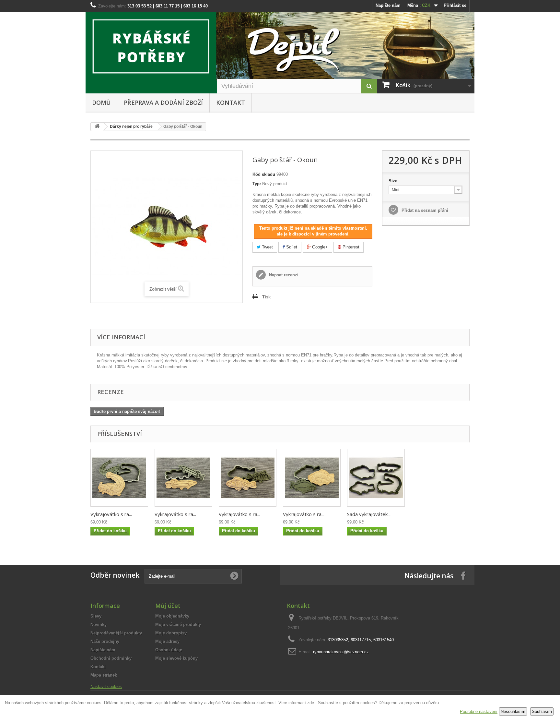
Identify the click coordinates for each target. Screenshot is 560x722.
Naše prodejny (104, 641)
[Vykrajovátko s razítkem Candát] (247, 478)
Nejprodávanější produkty (116, 633)
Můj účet (168, 605)
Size (394, 180)
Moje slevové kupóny (176, 658)
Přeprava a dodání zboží (163, 102)
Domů (101, 102)
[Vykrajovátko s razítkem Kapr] (312, 478)
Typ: (256, 183)
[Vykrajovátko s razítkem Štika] (183, 478)
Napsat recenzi (283, 274)
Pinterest (350, 247)
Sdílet (291, 247)
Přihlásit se (455, 5)
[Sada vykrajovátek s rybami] (376, 478)
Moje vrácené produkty (178, 624)
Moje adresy (167, 641)
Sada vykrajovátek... (369, 514)
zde (310, 702)
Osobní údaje (168, 649)
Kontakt (230, 102)
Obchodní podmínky (111, 658)
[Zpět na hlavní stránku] (97, 127)
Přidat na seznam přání (424, 210)
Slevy (95, 616)
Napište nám (388, 5)
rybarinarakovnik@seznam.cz (341, 651)
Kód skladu (263, 174)
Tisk (266, 297)
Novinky (98, 624)
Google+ (319, 247)
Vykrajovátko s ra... (111, 514)
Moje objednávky (172, 616)
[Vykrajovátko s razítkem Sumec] (119, 478)
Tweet (267, 247)
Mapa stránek (103, 675)
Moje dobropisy (171, 633)
